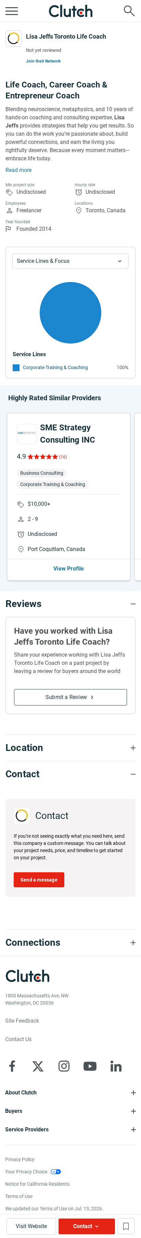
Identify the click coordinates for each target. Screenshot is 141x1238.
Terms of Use (19, 1196)
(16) (63, 457)
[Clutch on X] (38, 1066)
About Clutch (21, 1092)
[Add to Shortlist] (126, 1226)
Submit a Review (66, 697)
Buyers (13, 1111)
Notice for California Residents (37, 1184)
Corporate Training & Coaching (55, 367)
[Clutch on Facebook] (12, 1066)
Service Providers (27, 1129)
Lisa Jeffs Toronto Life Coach (66, 36)
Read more (18, 170)
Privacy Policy (20, 1159)
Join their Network (43, 61)
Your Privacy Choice (26, 1171)
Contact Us (18, 1039)
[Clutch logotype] (70, 11)
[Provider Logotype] (13, 38)
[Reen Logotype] (27, 434)
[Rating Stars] (42, 457)
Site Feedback (22, 1021)
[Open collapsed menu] (11, 11)
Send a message (39, 880)
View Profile (68, 568)
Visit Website (31, 1226)
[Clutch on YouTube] (90, 1066)
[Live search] (129, 11)
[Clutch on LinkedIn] (116, 1066)
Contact (82, 1226)
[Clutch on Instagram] (64, 1066)
